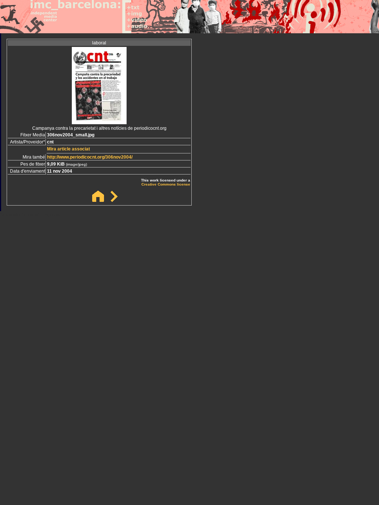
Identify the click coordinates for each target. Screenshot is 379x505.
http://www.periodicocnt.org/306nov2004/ (90, 157)
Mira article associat (68, 149)
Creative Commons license (165, 184)
